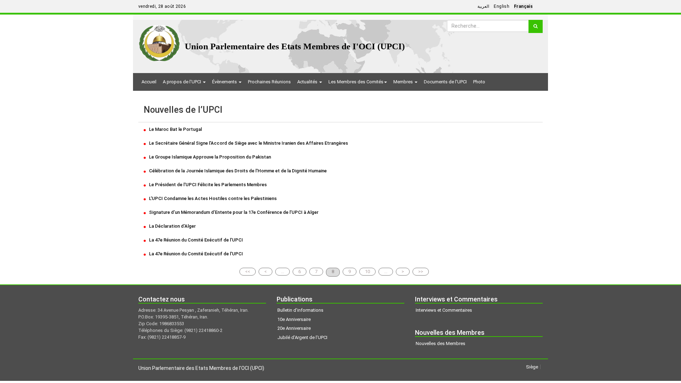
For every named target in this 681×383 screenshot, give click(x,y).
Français (523, 6)
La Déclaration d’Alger (172, 226)
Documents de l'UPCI (445, 81)
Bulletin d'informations (300, 310)
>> (420, 271)
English (501, 6)
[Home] (159, 40)
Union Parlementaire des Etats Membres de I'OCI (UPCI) (295, 46)
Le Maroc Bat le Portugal (175, 129)
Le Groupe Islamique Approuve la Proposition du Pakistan (209, 157)
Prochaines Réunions (269, 81)
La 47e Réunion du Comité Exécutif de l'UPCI (195, 253)
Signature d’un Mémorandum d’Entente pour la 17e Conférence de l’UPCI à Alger (233, 212)
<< (247, 271)
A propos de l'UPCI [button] (182, 81)
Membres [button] (403, 81)
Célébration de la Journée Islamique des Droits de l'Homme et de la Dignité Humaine (237, 170)
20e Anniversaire (294, 328)
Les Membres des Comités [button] (355, 81)
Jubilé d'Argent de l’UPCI (302, 337)
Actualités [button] (308, 81)
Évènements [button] (225, 81)
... (282, 271)
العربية (483, 6)
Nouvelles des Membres (440, 343)
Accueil (149, 81)
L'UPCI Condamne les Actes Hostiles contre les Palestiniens (212, 198)
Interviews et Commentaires (444, 310)
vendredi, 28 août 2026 (162, 6)
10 (367, 271)
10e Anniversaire (294, 319)
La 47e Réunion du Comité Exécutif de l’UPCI (195, 240)
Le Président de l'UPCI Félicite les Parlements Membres (207, 184)
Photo (479, 81)
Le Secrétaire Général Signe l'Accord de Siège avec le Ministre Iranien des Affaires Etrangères (248, 143)
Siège (532, 367)
